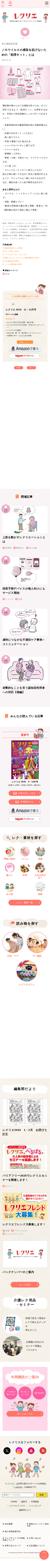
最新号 (24, 1502)
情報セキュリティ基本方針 (38, 1525)
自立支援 (33, 548)
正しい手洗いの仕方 (11, 251)
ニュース (9, 599)
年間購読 (10, 5)
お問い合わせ (35, 1538)
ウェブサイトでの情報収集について (14, 1539)
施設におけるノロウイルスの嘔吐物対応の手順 (21, 258)
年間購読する (27, 802)
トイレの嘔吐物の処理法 (13, 264)
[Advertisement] (25, 403)
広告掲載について (37, 1546)
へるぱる (18, 1487)
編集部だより (25, 1510)
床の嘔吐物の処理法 (11, 261)
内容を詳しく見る (26, 793)
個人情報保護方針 (13, 1531)
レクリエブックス (17, 1506)
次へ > (31, 368)
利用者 (8, 548)
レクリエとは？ (3, 6)
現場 (7, 274)
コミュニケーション (14, 1234)
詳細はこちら (24, 342)
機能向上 (20, 548)
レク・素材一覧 (25, 902)
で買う (32, 356)
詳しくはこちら (25, 1414)
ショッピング (35, 1506)
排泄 (20, 599)
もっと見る (25, 1284)
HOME (14, 1502)
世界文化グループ (13, 1546)
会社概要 (9, 1524)
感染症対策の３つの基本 (13, 248)
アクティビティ (21, 1231)
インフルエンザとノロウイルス (15, 254)
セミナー (9, 1186)
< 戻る (18, 368)
